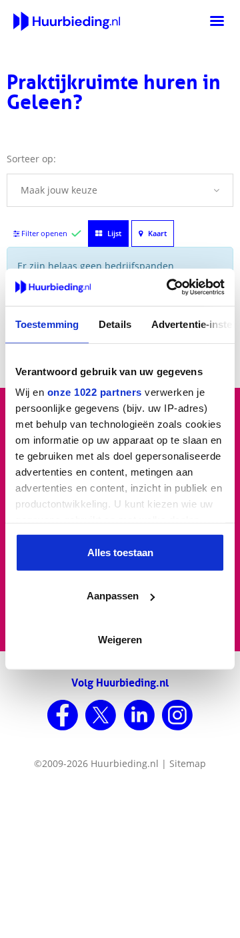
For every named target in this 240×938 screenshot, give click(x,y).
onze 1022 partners (94, 392)
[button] (120, 190)
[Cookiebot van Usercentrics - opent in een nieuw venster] (169, 287)
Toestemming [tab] (47, 323)
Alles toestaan (120, 551)
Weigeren (120, 639)
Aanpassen (113, 595)
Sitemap (187, 763)
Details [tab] (115, 323)
